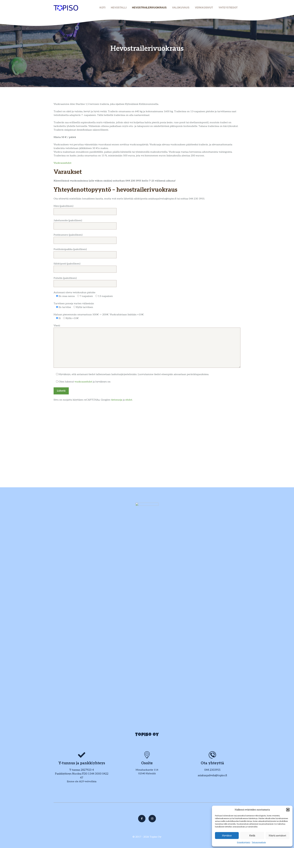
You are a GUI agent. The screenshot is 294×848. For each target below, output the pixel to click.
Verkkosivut (204, 7)
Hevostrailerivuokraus (149, 7)
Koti (102, 7)
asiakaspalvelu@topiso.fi (212, 775)
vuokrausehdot (83, 381)
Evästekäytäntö (243, 842)
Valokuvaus (180, 7)
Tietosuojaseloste (259, 842)
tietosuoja (117, 399)
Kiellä (252, 835)
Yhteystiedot (228, 7)
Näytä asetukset (277, 835)
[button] (287, 809)
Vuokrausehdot (62, 163)
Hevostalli (118, 7)
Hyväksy (227, 835)
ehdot (128, 399)
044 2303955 (212, 770)
